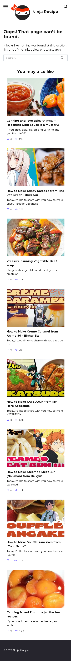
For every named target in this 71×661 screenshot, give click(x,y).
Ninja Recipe (45, 11)
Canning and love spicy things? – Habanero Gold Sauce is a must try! (33, 122)
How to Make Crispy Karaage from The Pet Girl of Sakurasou (35, 193)
